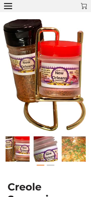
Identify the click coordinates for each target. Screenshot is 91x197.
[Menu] (8, 6)
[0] (84, 6)
